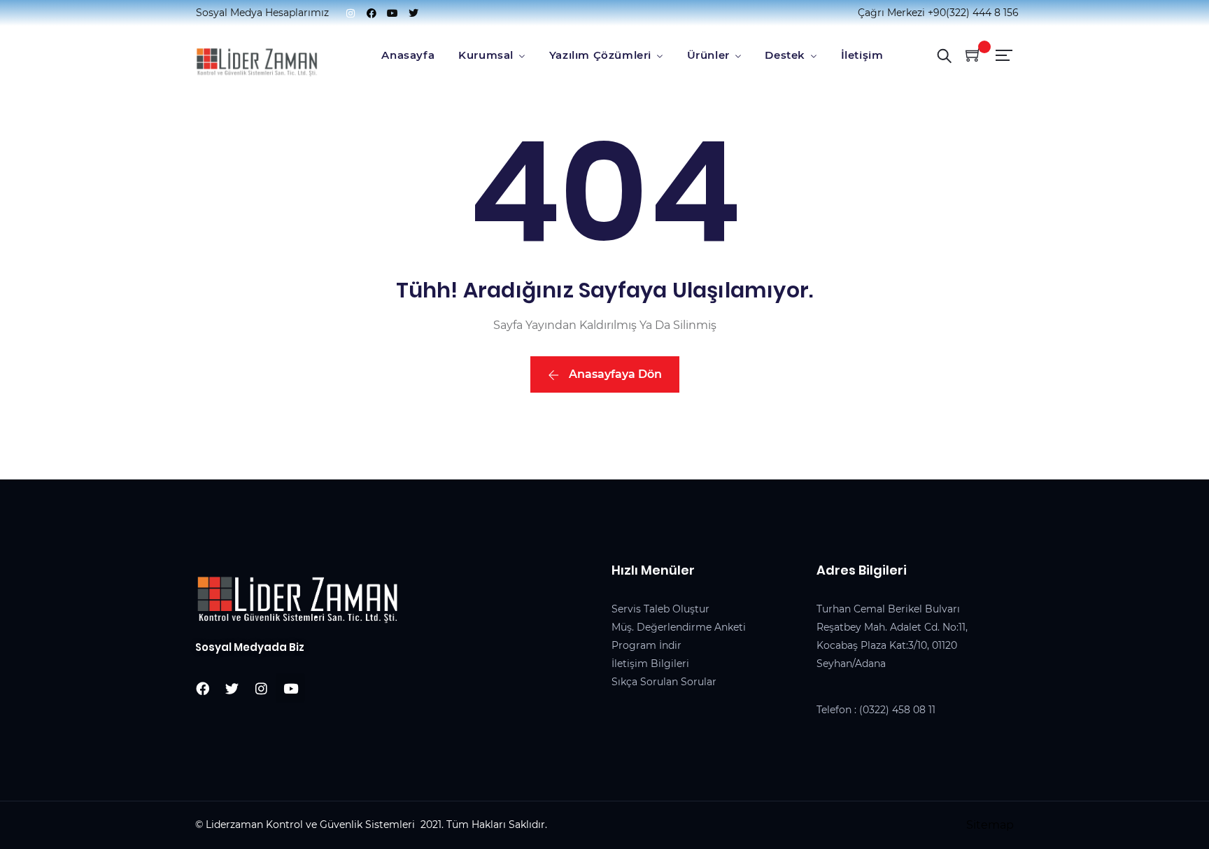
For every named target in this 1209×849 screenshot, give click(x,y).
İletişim (862, 55)
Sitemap (990, 825)
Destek (785, 55)
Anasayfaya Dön (614, 374)
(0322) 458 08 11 (897, 709)
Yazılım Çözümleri (600, 55)
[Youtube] (392, 13)
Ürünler (708, 55)
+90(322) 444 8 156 (973, 12)
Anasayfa (407, 55)
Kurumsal (486, 55)
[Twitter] (413, 13)
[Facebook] (371, 13)
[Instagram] (350, 13)
